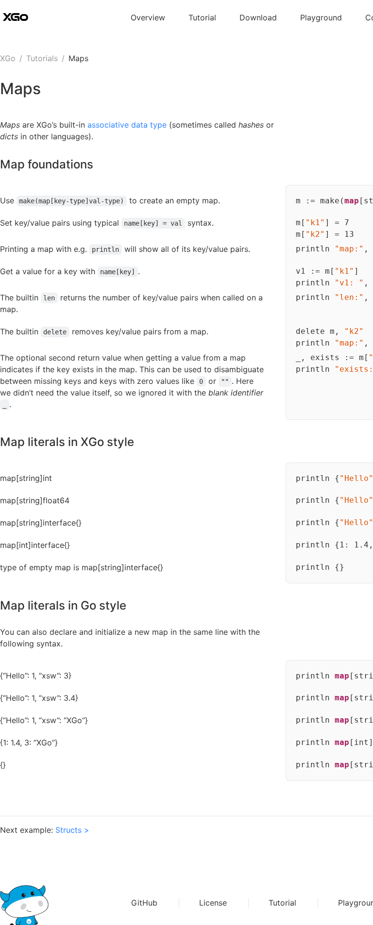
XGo (8, 58)
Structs (68, 830)
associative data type (127, 125)
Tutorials (42, 58)
